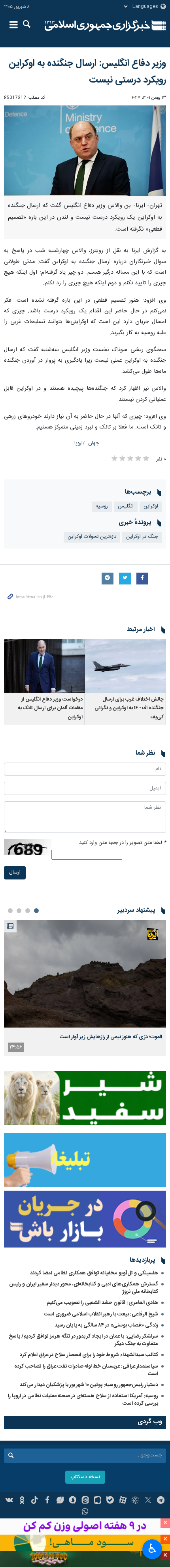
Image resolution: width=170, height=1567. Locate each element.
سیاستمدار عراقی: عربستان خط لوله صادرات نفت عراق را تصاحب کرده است (86, 1370)
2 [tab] (27, 910)
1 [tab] (36, 910)
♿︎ (152, 1548)
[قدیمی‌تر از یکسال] (125, 666)
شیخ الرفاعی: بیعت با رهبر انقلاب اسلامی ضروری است (101, 1314)
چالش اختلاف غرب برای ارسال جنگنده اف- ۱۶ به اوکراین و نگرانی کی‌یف (129, 708)
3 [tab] (19, 910)
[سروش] (72, 1501)
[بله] (110, 1501)
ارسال (15, 872)
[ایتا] (85, 1501)
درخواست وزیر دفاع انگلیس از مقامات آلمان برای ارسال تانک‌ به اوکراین (50, 708)
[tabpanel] (85, 988)
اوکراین (151, 506)
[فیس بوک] (47, 1501)
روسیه (102, 506)
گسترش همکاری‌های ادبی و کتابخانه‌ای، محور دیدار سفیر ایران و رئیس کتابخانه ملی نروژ (83, 1288)
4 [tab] (10, 910)
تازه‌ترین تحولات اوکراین (92, 537)
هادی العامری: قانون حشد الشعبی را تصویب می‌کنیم (102, 1302)
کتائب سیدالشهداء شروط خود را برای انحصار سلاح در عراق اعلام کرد (89, 1355)
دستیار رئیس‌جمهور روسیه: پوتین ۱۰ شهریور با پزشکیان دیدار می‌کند (89, 1385)
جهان (93, 443)
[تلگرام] (160, 1501)
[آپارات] (122, 1501)
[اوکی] (22, 1501)
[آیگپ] (97, 1501)
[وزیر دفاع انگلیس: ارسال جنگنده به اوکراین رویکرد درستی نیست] (85, 151)
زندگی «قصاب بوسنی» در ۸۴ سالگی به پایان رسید (106, 1325)
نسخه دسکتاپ (85, 1477)
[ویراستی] (60, 1501)
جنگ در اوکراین (142, 537)
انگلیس (126, 506)
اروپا (78, 443)
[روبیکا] (135, 1501)
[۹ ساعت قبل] (85, 974)
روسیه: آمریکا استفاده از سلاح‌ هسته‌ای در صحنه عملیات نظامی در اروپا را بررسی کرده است (83, 1400)
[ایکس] (148, 1501)
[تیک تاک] (34, 1501)
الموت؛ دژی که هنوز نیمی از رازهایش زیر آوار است (111, 1037)
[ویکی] (9, 1501)
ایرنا (97, 26)
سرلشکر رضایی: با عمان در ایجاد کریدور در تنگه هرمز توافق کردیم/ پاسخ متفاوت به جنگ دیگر (83, 1340)
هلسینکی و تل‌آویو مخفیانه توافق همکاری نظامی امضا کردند (94, 1273)
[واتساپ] (85, 1512)
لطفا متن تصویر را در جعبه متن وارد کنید (122, 843)
